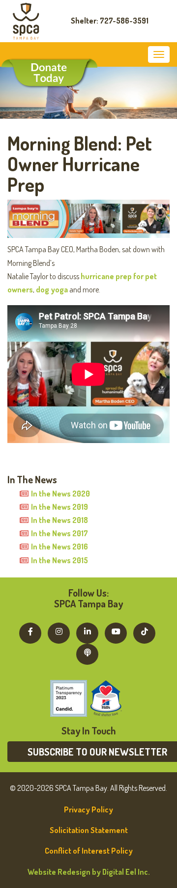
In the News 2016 (59, 546)
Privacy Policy (88, 809)
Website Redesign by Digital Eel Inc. (89, 872)
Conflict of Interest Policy (89, 851)
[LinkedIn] (87, 631)
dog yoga (52, 289)
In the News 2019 (59, 507)
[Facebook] (30, 631)
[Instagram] (59, 631)
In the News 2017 (59, 533)
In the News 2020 (60, 493)
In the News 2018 (59, 520)
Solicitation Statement (89, 830)
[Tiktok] (144, 631)
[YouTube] (116, 631)
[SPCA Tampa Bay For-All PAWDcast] (87, 652)
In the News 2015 (59, 560)
